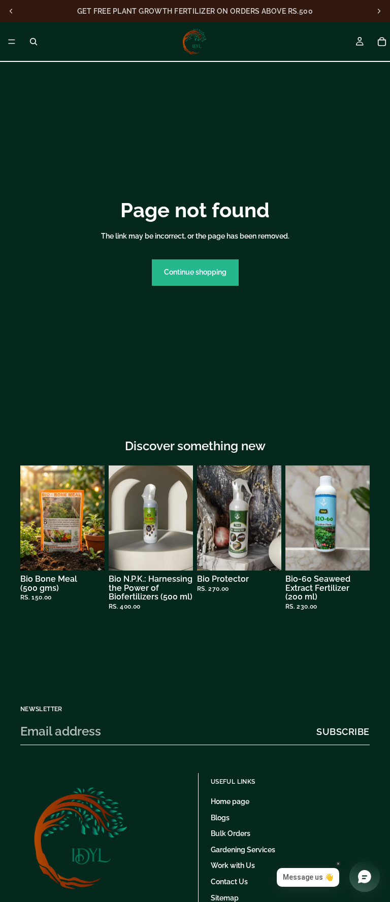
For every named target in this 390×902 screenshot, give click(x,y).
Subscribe (343, 731)
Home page (230, 801)
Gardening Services (243, 850)
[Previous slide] (11, 11)
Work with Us (233, 865)
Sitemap (225, 898)
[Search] (33, 41)
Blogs (220, 818)
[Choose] (265, 555)
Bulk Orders (230, 833)
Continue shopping (195, 272)
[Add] (89, 555)
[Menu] (11, 41)
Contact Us (229, 882)
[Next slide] (379, 11)
